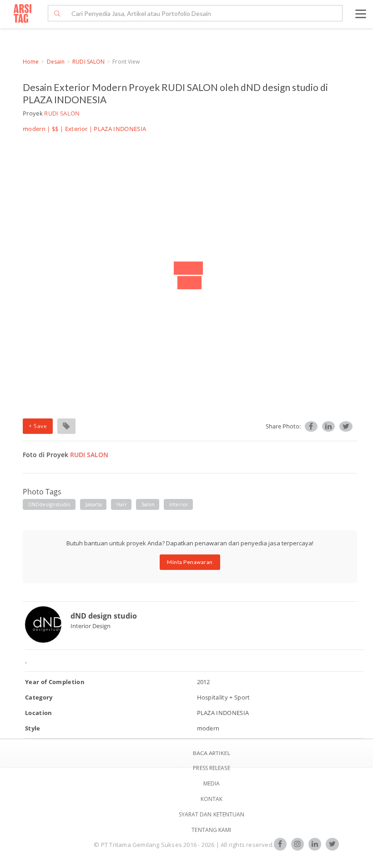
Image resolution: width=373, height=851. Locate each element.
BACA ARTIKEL (211, 753)
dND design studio (104, 616)
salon (148, 504)
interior (178, 504)
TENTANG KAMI (211, 830)
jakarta (94, 504)
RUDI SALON (88, 61)
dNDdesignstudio (49, 504)
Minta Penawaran (190, 562)
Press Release (211, 768)
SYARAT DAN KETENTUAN (212, 814)
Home (31, 61)
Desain (56, 61)
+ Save (38, 426)
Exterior (76, 129)
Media (211, 783)
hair (121, 504)
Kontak (212, 799)
